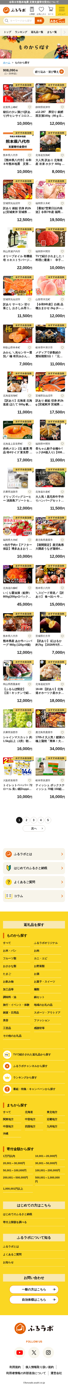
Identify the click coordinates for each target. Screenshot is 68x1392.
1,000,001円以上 (13, 1188)
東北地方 (52, 1112)
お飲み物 (8, 981)
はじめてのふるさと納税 (17, 1214)
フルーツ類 (9, 958)
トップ (7, 32)
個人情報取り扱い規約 (40, 1367)
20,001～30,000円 (14, 1163)
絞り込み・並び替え (47, 71)
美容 (5, 1020)
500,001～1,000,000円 (47, 1179)
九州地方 (52, 1126)
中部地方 (30, 1119)
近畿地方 (52, 1119)
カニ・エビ (40, 958)
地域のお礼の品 (43, 1004)
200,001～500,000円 (15, 1177)
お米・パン (9, 950)
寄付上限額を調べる (15, 1222)
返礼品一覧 (37, 32)
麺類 (36, 989)
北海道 (29, 1112)
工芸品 (7, 1028)
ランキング (21, 32)
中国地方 (8, 1126)
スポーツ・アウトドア (47, 1012)
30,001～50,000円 (46, 1163)
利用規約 (15, 1367)
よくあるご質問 (12, 1254)
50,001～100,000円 (14, 1170)
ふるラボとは (11, 1246)
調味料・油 (9, 997)
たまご (7, 973)
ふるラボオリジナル (46, 942)
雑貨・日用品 (11, 1012)
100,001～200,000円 (47, 1170)
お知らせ (8, 1262)
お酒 (36, 973)
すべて (7, 942)
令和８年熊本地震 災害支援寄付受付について (34, 2)
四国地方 (30, 1126)
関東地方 (8, 1119)
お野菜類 (39, 966)
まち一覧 (52, 32)
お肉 (36, 950)
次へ (34, 828)
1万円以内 (9, 1156)
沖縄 (5, 1133)
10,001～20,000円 (46, 1156)
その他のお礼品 (12, 1035)
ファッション (42, 1020)
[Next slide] (64, 32)
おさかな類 (9, 966)
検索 (39, 20)
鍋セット (39, 997)
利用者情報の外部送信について (26, 1373)
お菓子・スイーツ (44, 981)
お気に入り (41, 14)
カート (51, 14)
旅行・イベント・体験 (16, 1004)
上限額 (32, 14)
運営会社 (56, 1373)
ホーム (6, 62)
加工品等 (8, 989)
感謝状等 (39, 1028)
